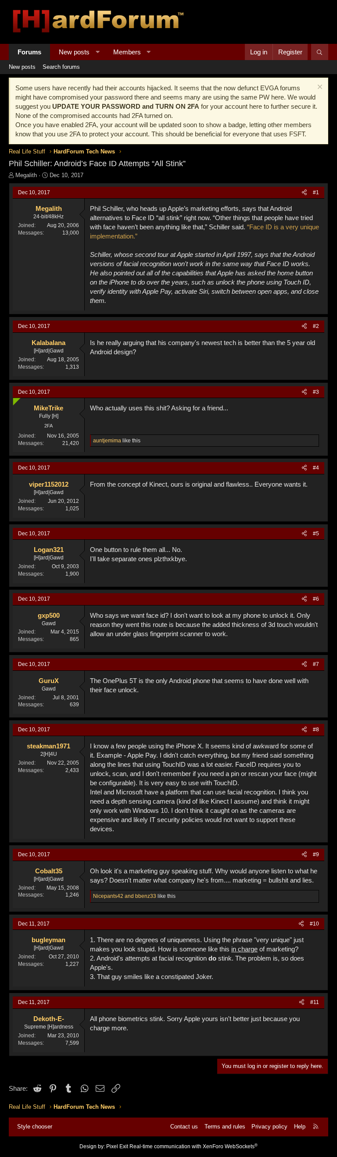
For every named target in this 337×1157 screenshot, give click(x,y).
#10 (314, 924)
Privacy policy (269, 1126)
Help (299, 1126)
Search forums (61, 67)
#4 (316, 468)
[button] (97, 52)
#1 (316, 192)
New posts (74, 52)
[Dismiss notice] (319, 88)
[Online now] (14, 400)
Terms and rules (224, 1126)
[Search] (319, 52)
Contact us (184, 1126)
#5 (316, 533)
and (124, 896)
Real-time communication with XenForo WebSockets (193, 1146)
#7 (316, 664)
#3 (316, 392)
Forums (29, 52)
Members (127, 52)
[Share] (304, 193)
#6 (316, 599)
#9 (316, 854)
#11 (314, 1002)
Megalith (26, 175)
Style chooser (34, 1126)
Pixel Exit (117, 1146)
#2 (316, 326)
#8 (316, 729)
